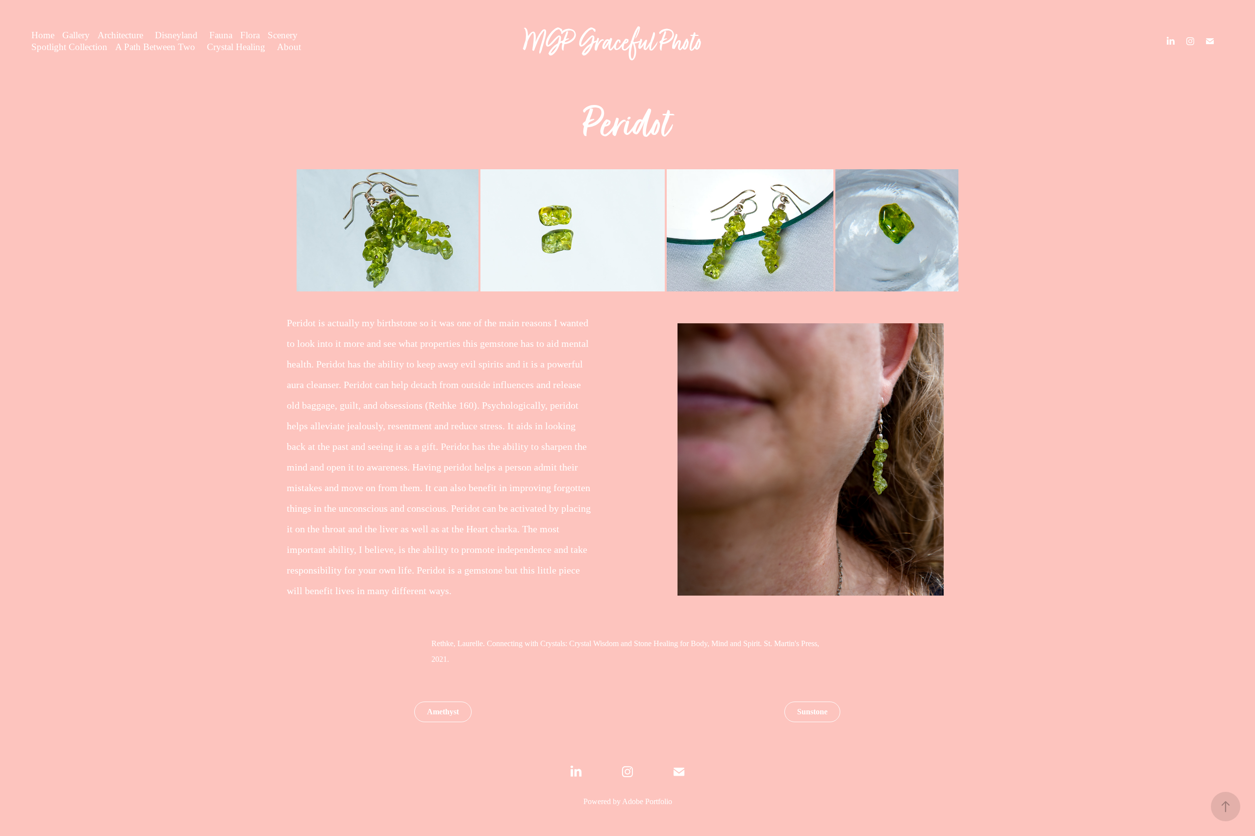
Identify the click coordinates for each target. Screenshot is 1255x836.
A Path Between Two (155, 47)
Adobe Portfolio (647, 801)
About (289, 47)
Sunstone (812, 711)
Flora (250, 35)
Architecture (120, 35)
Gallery (76, 35)
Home (42, 35)
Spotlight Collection (69, 47)
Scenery (283, 35)
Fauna (220, 35)
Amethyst (443, 711)
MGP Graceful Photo (614, 41)
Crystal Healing (236, 47)
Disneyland (176, 35)
